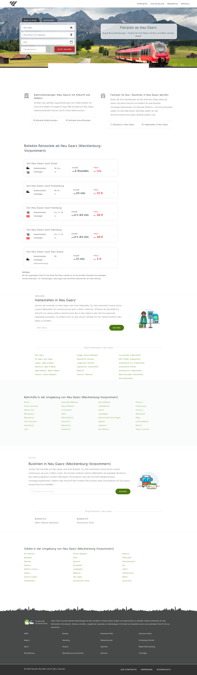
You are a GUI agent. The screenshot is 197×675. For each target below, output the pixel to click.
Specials (185, 4)
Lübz (26, 429)
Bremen (65, 634)
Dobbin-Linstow (31, 569)
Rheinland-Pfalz (107, 634)
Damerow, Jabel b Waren (45, 367)
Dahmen (27, 561)
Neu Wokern (103, 429)
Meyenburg (29, 417)
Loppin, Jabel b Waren (44, 363)
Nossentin (65, 421)
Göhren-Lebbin (30, 577)
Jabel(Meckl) (103, 406)
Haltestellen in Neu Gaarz (156, 124)
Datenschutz (164, 670)
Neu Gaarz (39, 355)
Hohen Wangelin (80, 554)
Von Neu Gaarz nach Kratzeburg (45, 185)
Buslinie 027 (82, 518)
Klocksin (76, 561)
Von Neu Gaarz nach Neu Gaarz (45, 251)
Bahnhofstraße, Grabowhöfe (131, 374)
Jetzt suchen (64, 49)
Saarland (104, 647)
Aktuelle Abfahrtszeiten (46, 120)
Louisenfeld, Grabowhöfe (130, 355)
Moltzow (80, 370)
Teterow (139, 402)
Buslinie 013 (40, 518)
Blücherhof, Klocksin (85, 359)
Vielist (125, 569)
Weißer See (29, 410)
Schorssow (127, 581)
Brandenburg (29, 653)
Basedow (28, 557)
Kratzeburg (29, 425)
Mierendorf (140, 414)
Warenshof (66, 425)
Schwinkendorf (128, 561)
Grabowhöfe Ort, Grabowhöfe (131, 363)
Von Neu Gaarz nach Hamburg (44, 207)
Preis (96, 168)
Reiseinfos (172, 4)
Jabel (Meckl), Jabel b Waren (47, 370)
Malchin (101, 421)
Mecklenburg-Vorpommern (73, 653)
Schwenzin (66, 429)
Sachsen (104, 653)
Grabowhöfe (29, 581)
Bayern (27, 640)
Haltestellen (157, 4)
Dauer (75, 168)
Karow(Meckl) (104, 402)
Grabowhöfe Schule (127, 367)
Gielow (27, 573)
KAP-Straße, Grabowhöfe (129, 359)
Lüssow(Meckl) (142, 421)
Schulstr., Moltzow (85, 374)
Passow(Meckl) (67, 406)
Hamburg (66, 640)
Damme (27, 565)
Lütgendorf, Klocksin (86, 363)
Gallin (63, 414)
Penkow (125, 554)
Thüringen (143, 653)
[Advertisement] (98, 71)
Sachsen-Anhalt (145, 634)
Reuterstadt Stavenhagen (109, 417)
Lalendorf (102, 425)
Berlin (26, 647)
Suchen (116, 328)
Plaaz (138, 417)
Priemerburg (141, 406)
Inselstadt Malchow (69, 402)
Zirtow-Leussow (31, 406)
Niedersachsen (107, 640)
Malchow (77, 573)
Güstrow (139, 410)
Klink (75, 557)
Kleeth (101, 410)
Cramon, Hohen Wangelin (46, 374)
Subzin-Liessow (142, 429)
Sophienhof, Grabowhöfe (87, 367)
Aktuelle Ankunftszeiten (79, 120)
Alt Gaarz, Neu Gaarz (44, 359)
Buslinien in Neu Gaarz (123, 124)
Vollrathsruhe (128, 573)
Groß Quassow (30, 421)
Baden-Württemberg (147, 647)
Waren (125, 577)
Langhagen (103, 414)
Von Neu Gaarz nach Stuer (41, 163)
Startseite (142, 4)
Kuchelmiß (77, 565)
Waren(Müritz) (67, 417)
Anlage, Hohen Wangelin (87, 355)
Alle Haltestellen (126, 378)
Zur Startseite (129, 670)
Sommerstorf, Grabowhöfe (130, 370)
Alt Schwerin (66, 410)
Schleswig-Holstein (146, 640)
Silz (123, 565)
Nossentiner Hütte (81, 581)
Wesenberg (29, 414)
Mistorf (139, 425)
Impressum (147, 670)
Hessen (65, 647)
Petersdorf (127, 557)
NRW (26, 634)
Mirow (26, 402)
